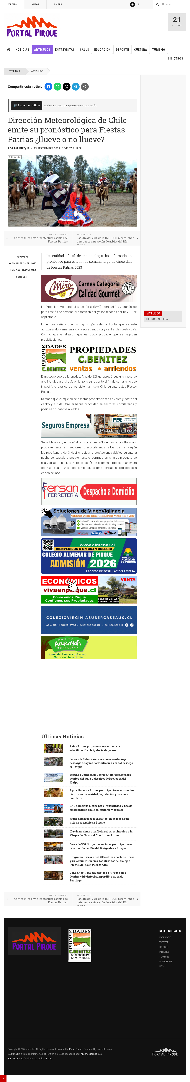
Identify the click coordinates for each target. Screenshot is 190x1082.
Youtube (164, 956)
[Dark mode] (138, 4)
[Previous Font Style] (10, 270)
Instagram (165, 961)
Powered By (165, 1052)
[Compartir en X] (67, 87)
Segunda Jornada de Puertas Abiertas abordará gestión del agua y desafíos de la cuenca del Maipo (100, 778)
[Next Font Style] (34, 270)
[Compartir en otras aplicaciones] (85, 87)
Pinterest (165, 952)
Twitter (164, 942)
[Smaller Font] (10, 263)
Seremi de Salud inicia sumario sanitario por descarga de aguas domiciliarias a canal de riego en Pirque (101, 763)
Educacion (102, 49)
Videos (35, 4)
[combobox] (171, 4)
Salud (84, 49)
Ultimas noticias (158, 319)
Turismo (158, 49)
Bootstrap (13, 1054)
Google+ (164, 947)
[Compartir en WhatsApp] (57, 87)
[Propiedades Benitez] (79, 944)
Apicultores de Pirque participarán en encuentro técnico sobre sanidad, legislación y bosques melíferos (102, 794)
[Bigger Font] (34, 263)
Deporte (122, 49)
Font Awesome (15, 1058)
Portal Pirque (75, 1049)
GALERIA (58, 4)
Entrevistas (65, 49)
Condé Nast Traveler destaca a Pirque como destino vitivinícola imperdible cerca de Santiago (98, 876)
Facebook (165, 937)
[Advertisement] (89, 702)
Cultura (140, 49)
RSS (161, 966)
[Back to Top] (3, 1078)
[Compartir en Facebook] (48, 87)
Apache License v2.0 (91, 1054)
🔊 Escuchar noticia (26, 105)
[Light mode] (132, 4)
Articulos (42, 49)
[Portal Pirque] (32, 26)
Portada (12, 4)
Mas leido (153, 313)
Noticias (22, 49)
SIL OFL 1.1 (49, 1058)
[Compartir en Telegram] (76, 87)
